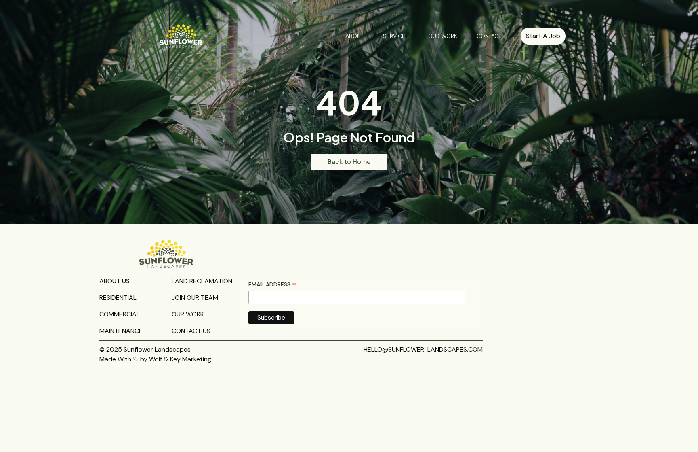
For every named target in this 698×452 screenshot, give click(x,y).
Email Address (272, 284)
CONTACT (489, 36)
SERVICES (396, 36)
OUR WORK (442, 36)
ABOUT (354, 36)
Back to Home (349, 161)
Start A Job (543, 36)
